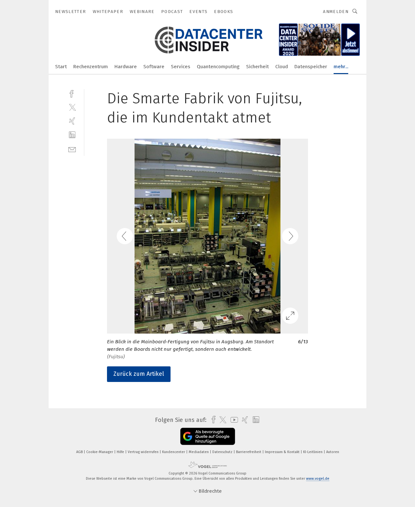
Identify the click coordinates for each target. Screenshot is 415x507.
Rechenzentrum (90, 67)
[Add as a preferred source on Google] (207, 436)
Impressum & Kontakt (283, 452)
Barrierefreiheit (249, 452)
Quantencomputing (218, 67)
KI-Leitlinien (313, 452)
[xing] (72, 121)
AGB (80, 452)
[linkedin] (72, 135)
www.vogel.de (317, 478)
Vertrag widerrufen (144, 452)
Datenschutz (222, 452)
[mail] (72, 149)
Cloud (281, 67)
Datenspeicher (310, 67)
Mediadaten (199, 452)
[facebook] (72, 93)
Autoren (332, 452)
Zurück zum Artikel (138, 373)
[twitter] (72, 107)
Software (153, 67)
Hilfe (121, 452)
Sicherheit (257, 67)
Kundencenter (174, 452)
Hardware (125, 67)
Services (180, 67)
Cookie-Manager (100, 452)
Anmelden (336, 11)
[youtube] (232, 420)
